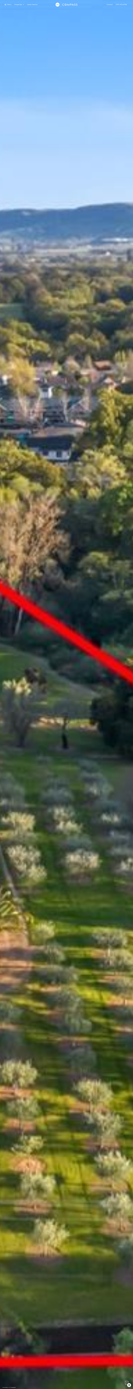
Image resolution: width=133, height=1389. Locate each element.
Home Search (32, 4)
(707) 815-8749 (121, 4)
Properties (18, 4)
